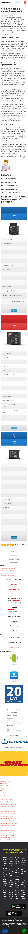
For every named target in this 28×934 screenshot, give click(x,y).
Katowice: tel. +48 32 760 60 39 (4, 872)
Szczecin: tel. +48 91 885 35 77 (4, 894)
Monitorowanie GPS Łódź (6, 821)
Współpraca (3, 790)
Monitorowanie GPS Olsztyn (7, 832)
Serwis (2, 788)
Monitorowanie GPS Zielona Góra (8, 823)
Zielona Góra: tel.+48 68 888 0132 (23, 894)
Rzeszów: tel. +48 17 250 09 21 (17, 883)
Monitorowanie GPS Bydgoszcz (8, 840)
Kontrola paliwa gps (5, 781)
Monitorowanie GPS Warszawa (8, 804)
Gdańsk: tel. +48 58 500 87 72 (17, 861)
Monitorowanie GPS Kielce (7, 835)
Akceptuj (5, 931)
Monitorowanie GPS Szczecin (7, 828)
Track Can (2, 778)
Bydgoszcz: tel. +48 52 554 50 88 (11, 861)
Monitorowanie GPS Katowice (7, 837)
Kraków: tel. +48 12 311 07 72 (17, 872)
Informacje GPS (4, 786)
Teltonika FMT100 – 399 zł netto (8, 573)
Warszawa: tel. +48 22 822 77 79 (11, 894)
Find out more (14, 310)
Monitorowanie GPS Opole (7, 830)
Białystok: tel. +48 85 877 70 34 (5, 861)
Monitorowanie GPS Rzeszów (7, 813)
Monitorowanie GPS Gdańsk (7, 818)
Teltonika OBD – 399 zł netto (7, 575)
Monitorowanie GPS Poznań (7, 806)
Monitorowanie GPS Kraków (7, 809)
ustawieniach (5, 927)
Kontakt (2, 793)
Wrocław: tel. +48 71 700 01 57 (17, 894)
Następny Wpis (14, 551)
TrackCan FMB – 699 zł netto (7, 570)
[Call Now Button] (24, 931)
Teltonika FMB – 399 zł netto (7, 568)
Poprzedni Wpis (14, 548)
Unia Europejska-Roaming (6, 802)
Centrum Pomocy (4, 783)
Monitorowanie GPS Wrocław (7, 811)
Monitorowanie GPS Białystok (7, 825)
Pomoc (21, 853)
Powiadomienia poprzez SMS (7, 799)
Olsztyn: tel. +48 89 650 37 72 (5, 883)
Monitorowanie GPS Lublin (7, 816)
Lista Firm (2, 795)
